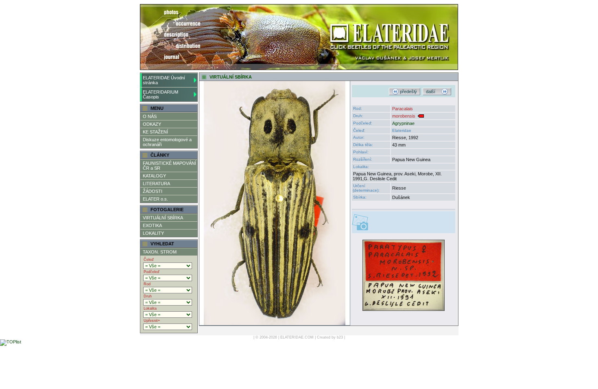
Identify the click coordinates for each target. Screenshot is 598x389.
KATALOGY (154, 175)
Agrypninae (403, 123)
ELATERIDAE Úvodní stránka (164, 80)
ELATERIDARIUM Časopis (160, 94)
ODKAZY (152, 124)
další (433, 91)
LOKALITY (153, 233)
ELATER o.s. (155, 199)
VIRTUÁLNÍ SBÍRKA (163, 217)
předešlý (408, 91)
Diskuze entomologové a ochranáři (167, 142)
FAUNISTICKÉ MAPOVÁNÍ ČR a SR (169, 165)
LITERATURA (156, 183)
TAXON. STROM (160, 251)
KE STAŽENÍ (155, 131)
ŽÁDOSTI (152, 191)
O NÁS (150, 116)
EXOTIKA (152, 225)
